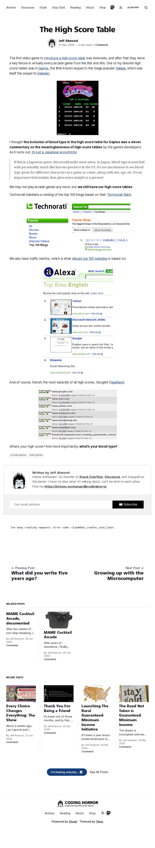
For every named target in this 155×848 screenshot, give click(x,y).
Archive (11, 7)
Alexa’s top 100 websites (90, 258)
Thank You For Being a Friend (57, 708)
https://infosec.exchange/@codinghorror (75, 486)
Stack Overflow (91, 477)
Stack (43, 7)
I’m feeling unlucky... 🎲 (67, 772)
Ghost (73, 821)
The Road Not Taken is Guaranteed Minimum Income (131, 715)
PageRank (116, 382)
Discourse (27, 7)
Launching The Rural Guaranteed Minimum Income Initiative (94, 717)
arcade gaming (18, 455)
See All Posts (99, 772)
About (90, 7)
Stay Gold (58, 7)
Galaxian (43, 73)
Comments (100, 44)
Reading (75, 7)
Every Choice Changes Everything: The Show (20, 713)
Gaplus (43, 68)
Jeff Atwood (68, 41)
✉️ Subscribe (128, 504)
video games (36, 455)
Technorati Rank (119, 195)
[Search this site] (146, 8)
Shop (102, 7)
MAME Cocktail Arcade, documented (20, 618)
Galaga (121, 68)
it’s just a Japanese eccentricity (54, 152)
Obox (99, 821)
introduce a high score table (64, 58)
